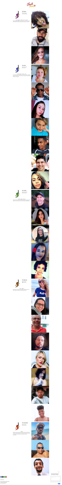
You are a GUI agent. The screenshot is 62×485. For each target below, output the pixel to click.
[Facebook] (1, 477)
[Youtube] (6, 477)
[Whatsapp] (4, 477)
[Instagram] (3, 477)
